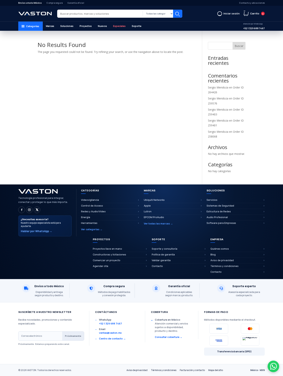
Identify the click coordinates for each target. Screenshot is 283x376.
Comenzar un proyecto (106, 260)
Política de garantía (163, 254)
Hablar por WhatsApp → (36, 231)
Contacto (157, 266)
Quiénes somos (219, 248)
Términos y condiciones (224, 266)
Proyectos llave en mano (107, 248)
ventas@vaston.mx (110, 332)
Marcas (50, 26)
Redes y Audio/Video (93, 211)
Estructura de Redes (219, 211)
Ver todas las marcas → (158, 223)
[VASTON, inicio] (35, 14)
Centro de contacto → (112, 338)
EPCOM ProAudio (154, 217)
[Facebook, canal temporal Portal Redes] (21, 210)
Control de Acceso (92, 205)
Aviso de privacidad (222, 260)
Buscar (177, 14)
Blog (213, 254)
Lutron (148, 211)
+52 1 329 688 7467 (254, 26)
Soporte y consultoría (164, 248)
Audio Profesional (217, 217)
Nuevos (102, 26)
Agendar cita (100, 266)
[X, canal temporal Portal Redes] (37, 210)
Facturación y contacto (192, 370)
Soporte (136, 26)
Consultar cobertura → (168, 337)
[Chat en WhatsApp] (273, 366)
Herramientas (89, 223)
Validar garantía (161, 260)
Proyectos (86, 26)
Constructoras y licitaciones (109, 254)
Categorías (32, 26)
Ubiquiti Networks (154, 200)
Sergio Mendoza (218, 87)
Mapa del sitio (215, 370)
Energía (85, 217)
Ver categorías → (91, 229)
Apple (147, 205)
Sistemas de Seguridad (220, 205)
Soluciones (66, 26)
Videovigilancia (90, 200)
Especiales (119, 26)
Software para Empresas (221, 223)
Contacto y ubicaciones (252, 2)
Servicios (212, 200)
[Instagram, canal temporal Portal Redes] (29, 210)
